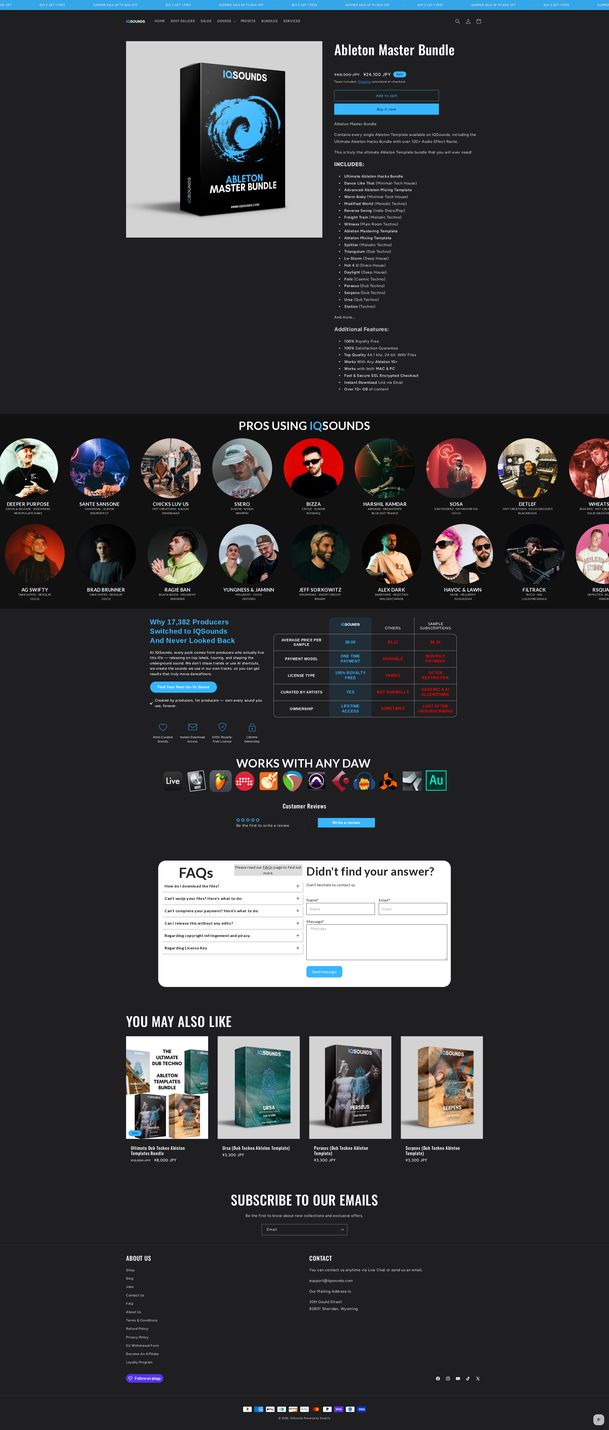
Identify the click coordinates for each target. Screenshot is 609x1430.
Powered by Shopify (317, 1418)
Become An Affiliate (142, 1354)
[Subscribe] (342, 1229)
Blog (129, 1278)
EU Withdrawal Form (142, 1345)
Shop (130, 1270)
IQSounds (296, 1418)
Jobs (130, 1287)
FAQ (129, 1303)
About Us (133, 1312)
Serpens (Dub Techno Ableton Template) (433, 1150)
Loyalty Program (139, 1362)
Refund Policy (137, 1329)
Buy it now (386, 109)
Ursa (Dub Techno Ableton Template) (256, 1148)
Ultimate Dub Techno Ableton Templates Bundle (158, 1150)
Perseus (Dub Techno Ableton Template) (341, 1150)
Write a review (346, 822)
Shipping (364, 81)
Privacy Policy (137, 1337)
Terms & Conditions (142, 1320)
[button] (226, 21)
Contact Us (135, 1295)
